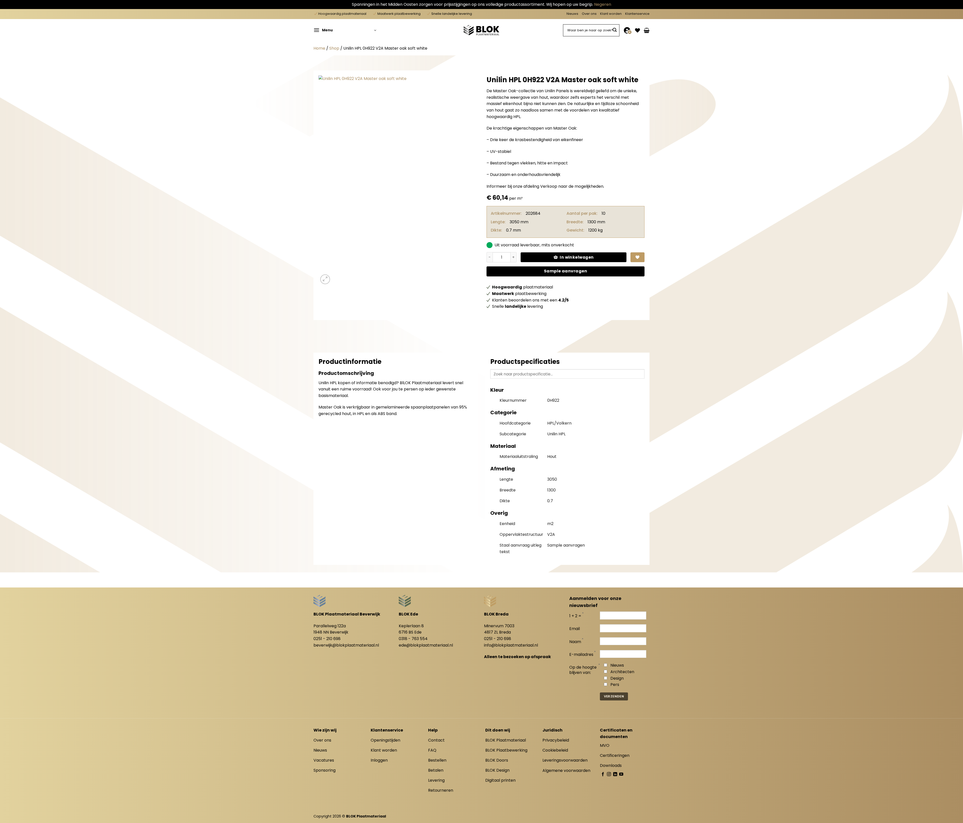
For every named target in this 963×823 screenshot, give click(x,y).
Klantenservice (637, 14)
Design (617, 678)
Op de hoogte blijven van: (583, 670)
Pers (614, 684)
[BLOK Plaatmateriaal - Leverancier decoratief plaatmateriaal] (481, 30)
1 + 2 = (575, 616)
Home (319, 48)
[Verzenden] (614, 30)
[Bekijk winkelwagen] (647, 30)
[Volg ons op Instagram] (609, 774)
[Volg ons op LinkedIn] (615, 774)
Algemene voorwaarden (566, 770)
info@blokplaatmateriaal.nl (511, 645)
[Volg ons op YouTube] (621, 774)
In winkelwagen (577, 257)
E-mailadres (581, 654)
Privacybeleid (555, 740)
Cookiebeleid (555, 750)
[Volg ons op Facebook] (603, 774)
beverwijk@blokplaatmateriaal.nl (346, 645)
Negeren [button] (602, 4)
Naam (575, 642)
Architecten (622, 672)
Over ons (589, 14)
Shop (334, 48)
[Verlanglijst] (637, 30)
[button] (344, 30)
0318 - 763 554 (413, 639)
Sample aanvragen (565, 271)
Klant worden (611, 14)
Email (574, 629)
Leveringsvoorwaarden (565, 760)
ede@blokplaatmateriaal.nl (426, 645)
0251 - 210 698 (327, 639)
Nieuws (572, 14)
